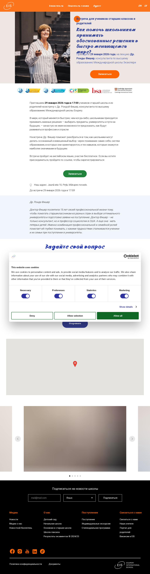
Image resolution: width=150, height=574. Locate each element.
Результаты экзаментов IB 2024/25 (61, 536)
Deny (32, 315)
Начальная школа (53, 523)
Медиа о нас (15, 523)
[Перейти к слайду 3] (75, 476)
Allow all (118, 315)
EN (140, 5)
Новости (13, 519)
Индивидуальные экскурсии (96, 523)
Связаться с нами (78, 5)
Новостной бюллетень (20, 528)
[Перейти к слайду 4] (77, 476)
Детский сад (50, 519)
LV (146, 5)
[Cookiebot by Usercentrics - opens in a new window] (126, 257)
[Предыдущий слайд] (18, 439)
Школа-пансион (52, 532)
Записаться (56, 5)
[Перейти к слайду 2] (72, 476)
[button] (75, 364)
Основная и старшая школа (57, 528)
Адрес (97, 5)
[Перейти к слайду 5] (80, 476)
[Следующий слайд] (132, 439)
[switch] (58, 296)
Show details (126, 307)
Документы (54, 564)
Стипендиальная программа (96, 528)
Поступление (88, 519)
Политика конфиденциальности (25, 564)
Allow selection (75, 315)
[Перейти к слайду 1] (69, 476)
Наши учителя (126, 523)
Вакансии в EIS (127, 536)
